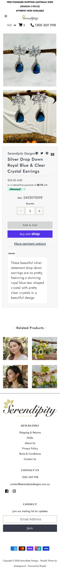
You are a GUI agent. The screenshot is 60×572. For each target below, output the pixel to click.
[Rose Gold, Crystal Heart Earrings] (44, 375)
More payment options (30, 243)
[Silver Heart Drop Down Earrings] (15, 347)
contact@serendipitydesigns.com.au (30, 484)
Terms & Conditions (30, 454)
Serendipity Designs (29, 560)
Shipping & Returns (30, 432)
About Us (30, 443)
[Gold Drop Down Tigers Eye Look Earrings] (15, 375)
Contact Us (30, 459)
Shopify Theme (47, 560)
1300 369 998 (45, 25)
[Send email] (52, 153)
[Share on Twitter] (42, 153)
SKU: (20, 198)
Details (11, 253)
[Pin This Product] (47, 153)
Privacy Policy (30, 448)
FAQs (30, 438)
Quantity (30, 203)
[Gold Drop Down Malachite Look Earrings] (44, 347)
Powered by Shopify (37, 566)
